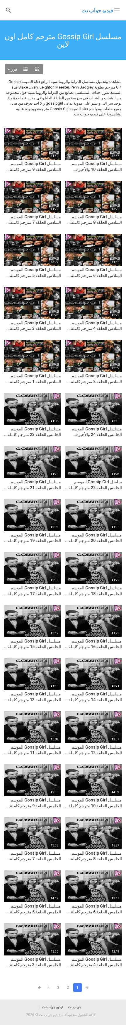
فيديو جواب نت (97, 10)
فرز (13, 69)
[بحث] (8, 10)
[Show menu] (117, 9)
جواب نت (74, 1007)
